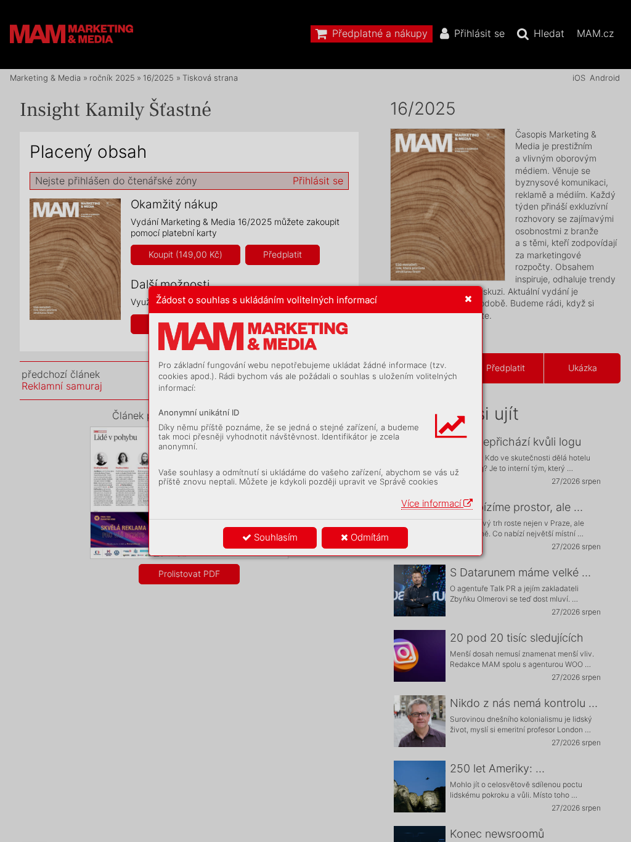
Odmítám (368, 537)
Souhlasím (274, 537)
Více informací (432, 503)
